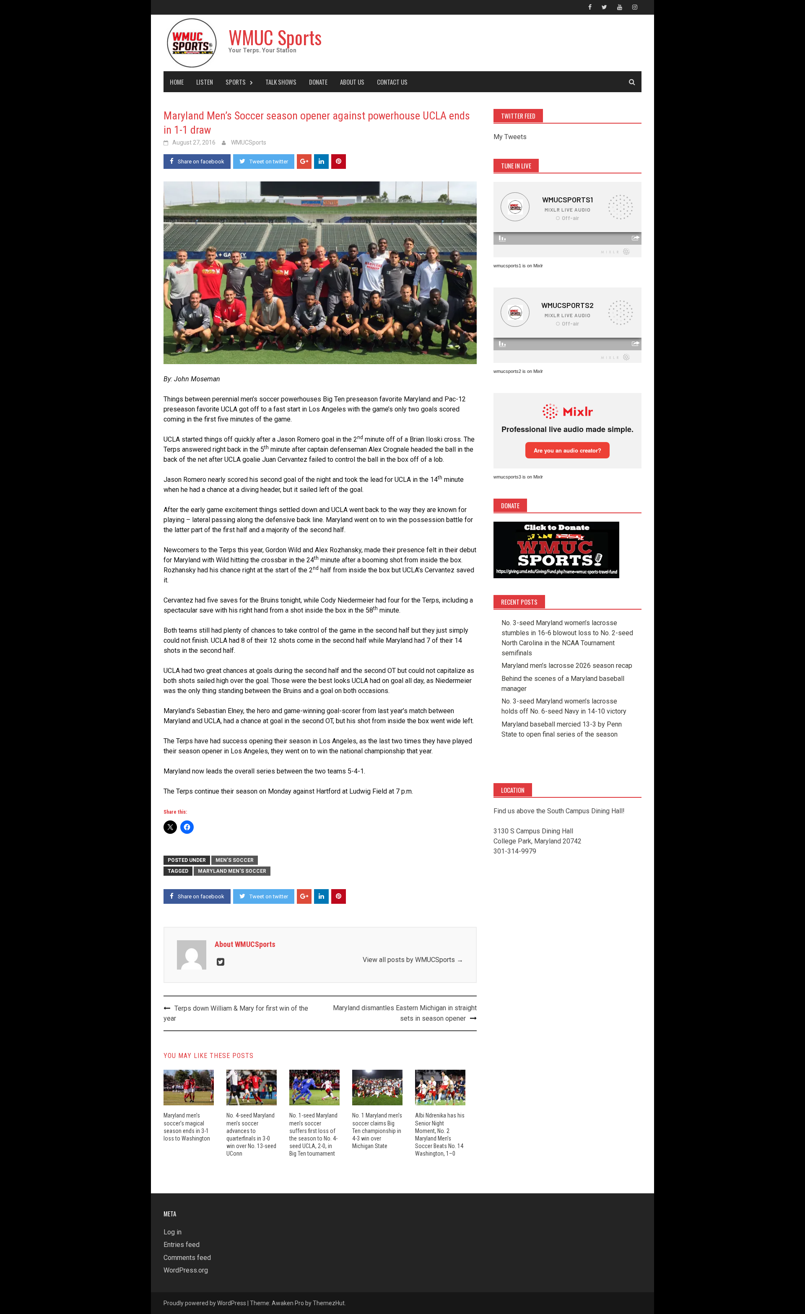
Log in (173, 1232)
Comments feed (187, 1258)
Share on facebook (201, 161)
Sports (236, 81)
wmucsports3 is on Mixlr (518, 476)
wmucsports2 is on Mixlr (518, 371)
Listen (204, 81)
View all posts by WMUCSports (413, 960)
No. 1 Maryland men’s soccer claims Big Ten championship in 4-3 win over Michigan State (377, 1130)
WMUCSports (248, 142)
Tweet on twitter (268, 161)
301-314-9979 (514, 851)
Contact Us (392, 81)
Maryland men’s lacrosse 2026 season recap (566, 666)
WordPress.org (186, 1270)
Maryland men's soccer (232, 871)
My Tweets (510, 137)
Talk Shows (280, 81)
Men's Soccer (235, 860)
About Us (352, 81)
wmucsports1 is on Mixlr (518, 265)
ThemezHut (329, 1303)
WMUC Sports (275, 37)
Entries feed (182, 1245)
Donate (318, 81)
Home (177, 81)
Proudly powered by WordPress (205, 1303)
